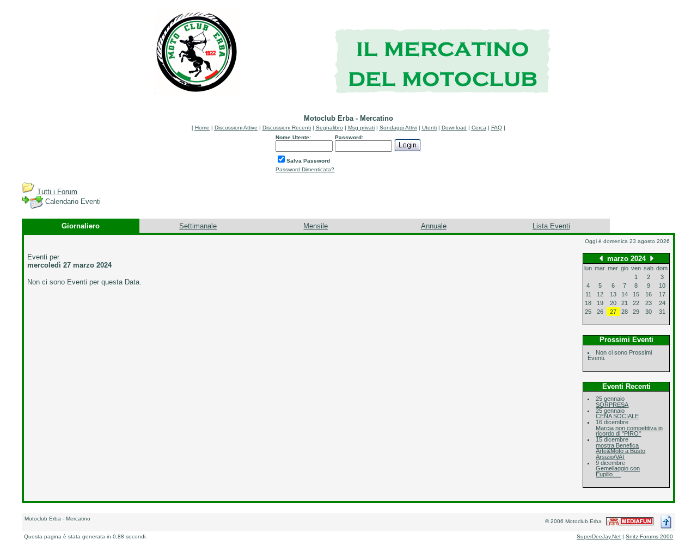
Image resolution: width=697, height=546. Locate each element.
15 (636, 294)
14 (624, 294)
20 (613, 303)
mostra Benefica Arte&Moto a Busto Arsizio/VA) (620, 451)
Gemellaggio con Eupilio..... (618, 471)
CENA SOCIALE (617, 416)
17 (662, 294)
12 (600, 294)
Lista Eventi (551, 226)
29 (636, 311)
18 (588, 303)
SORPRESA (612, 404)
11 (588, 294)
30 (648, 311)
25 (588, 311)
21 (624, 303)
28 (624, 311)
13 (613, 294)
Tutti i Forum (57, 192)
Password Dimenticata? (305, 169)
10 (662, 285)
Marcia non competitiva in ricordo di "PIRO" (629, 431)
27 (613, 311)
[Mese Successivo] (651, 258)
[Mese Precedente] (601, 258)
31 (662, 311)
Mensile (315, 226)
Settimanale (198, 226)
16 (648, 294)
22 (636, 303)
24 (662, 303)
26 (600, 311)
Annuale (434, 226)
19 (600, 303)
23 (648, 303)
